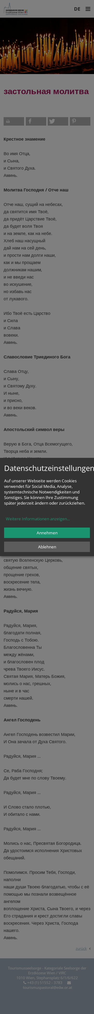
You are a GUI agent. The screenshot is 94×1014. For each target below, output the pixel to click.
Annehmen (47, 533)
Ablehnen (47, 547)
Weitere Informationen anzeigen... (38, 519)
